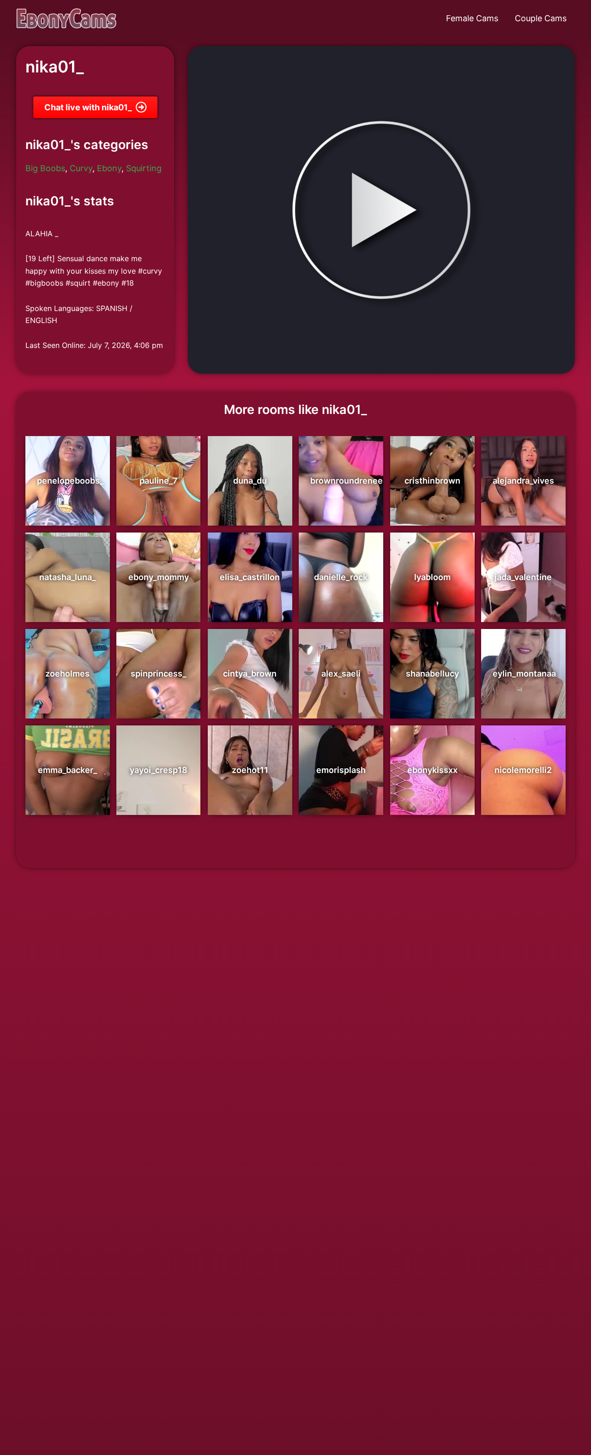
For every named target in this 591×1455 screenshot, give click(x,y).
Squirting (144, 168)
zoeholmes (67, 673)
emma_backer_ (67, 770)
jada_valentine (523, 577)
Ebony (109, 168)
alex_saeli (341, 673)
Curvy (81, 168)
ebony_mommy (158, 577)
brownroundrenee (346, 480)
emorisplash (341, 770)
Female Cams (472, 18)
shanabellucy (432, 673)
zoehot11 (250, 770)
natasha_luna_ (67, 577)
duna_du (250, 480)
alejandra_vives (523, 480)
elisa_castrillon (250, 577)
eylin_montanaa (524, 673)
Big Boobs (45, 168)
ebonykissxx (432, 770)
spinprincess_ (158, 673)
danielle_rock (341, 577)
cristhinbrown (432, 480)
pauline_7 (158, 480)
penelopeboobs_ (70, 480)
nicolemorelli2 (523, 770)
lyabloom (432, 577)
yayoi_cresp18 (158, 770)
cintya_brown (250, 673)
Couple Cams (541, 18)
